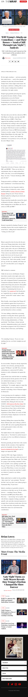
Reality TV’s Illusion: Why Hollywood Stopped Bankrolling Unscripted (8, 600)
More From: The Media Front (13, 552)
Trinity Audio (8, 71)
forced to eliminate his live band (9, 449)
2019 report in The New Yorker (15, 404)
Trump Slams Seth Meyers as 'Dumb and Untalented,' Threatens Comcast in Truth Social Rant (8, 216)
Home (7, 33)
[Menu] (2, 1)
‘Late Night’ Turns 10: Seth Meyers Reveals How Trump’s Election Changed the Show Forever (14, 581)
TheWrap (5, 662)
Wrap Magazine (7, 678)
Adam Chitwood (8, 590)
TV (21, 33)
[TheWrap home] (11, 1)
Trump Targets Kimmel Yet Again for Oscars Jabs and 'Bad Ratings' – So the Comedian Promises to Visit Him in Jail (8, 354)
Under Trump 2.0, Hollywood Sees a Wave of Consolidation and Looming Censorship (8, 612)
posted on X (13, 291)
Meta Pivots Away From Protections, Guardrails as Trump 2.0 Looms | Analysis (8, 625)
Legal (4, 673)
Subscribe (23, 1)
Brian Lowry (8, 58)
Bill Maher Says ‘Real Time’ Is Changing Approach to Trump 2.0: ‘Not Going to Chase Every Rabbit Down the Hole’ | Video (8, 521)
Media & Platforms (14, 33)
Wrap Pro (5, 668)
